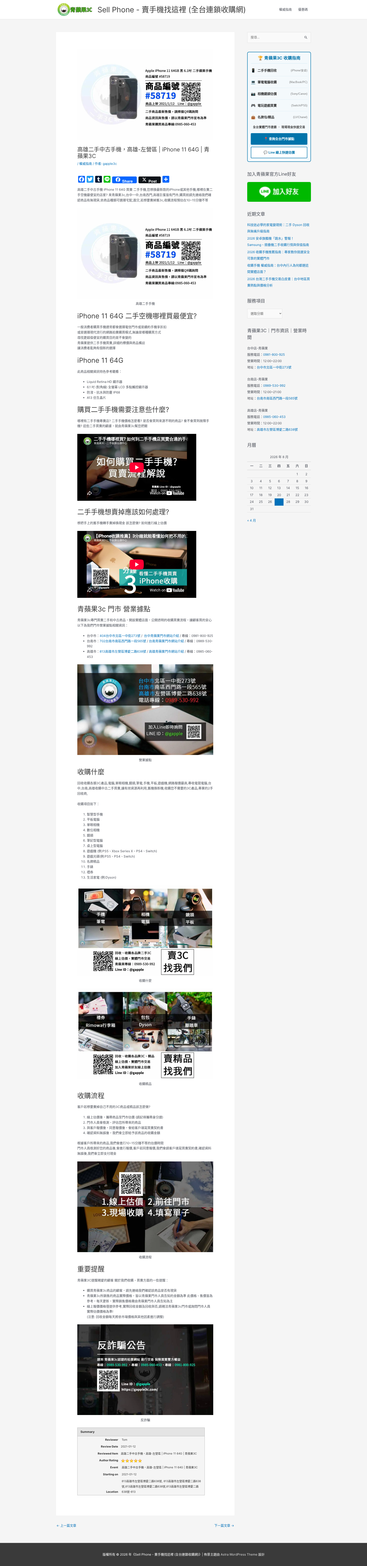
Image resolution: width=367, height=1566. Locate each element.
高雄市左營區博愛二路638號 (277, 429)
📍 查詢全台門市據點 (279, 139)
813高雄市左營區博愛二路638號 (123, 651)
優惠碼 (303, 9)
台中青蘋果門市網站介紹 (161, 636)
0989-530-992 (274, 386)
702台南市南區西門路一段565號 (123, 641)
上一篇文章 (66, 1526)
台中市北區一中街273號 (274, 367)
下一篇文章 (224, 1526)
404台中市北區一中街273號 (120, 636)
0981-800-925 (274, 355)
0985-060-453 (274, 417)
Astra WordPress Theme (239, 1554)
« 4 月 (251, 520)
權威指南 (285, 9)
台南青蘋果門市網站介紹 (166, 641)
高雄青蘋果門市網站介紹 (166, 651)
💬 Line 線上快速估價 (279, 152)
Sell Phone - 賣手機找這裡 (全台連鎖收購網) (171, 9)
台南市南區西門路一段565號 (277, 398)
